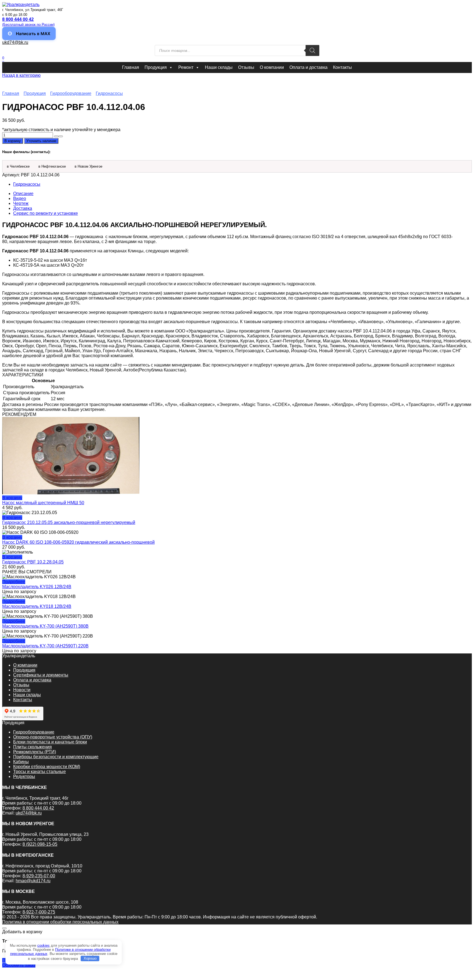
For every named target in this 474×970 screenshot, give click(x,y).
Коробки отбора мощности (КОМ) (46, 766)
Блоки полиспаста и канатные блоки (50, 742)
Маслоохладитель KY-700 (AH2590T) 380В (45, 626)
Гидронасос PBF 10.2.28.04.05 (33, 562)
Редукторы (24, 776)
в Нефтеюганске (52, 166)
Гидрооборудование (70, 93)
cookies (43, 945)
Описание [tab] (23, 193)
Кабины (21, 761)
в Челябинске (18, 166)
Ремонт (185, 67)
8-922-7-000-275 (38, 912)
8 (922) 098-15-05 (39, 844)
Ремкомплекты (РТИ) (34, 751)
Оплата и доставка (308, 67)
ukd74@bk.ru (15, 42)
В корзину (12, 141)
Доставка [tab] (22, 208)
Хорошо (90, 958)
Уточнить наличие (41, 141)
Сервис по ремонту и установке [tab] (45, 213)
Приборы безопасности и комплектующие (55, 756)
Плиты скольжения (32, 747)
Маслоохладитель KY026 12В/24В (36, 586)
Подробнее (13, 581)
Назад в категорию (21, 75)
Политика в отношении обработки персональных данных (60, 922)
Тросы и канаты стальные (39, 771)
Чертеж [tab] (21, 203)
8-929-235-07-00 (38, 875)
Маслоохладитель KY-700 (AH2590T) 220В (45, 646)
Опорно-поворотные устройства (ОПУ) (52, 737)
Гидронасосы (109, 93)
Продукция (156, 67)
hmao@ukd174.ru (33, 880)
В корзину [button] (12, 497)
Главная (130, 67)
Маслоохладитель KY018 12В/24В (36, 606)
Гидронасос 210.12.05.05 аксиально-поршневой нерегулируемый (68, 522)
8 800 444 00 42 (38, 808)
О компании (272, 67)
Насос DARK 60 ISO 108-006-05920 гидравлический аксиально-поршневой (78, 542)
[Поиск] (312, 50)
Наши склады (219, 67)
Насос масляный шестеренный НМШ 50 (43, 502)
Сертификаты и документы (40, 675)
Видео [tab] (19, 198)
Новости (21, 689)
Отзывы (246, 67)
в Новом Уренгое (88, 166)
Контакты (342, 67)
